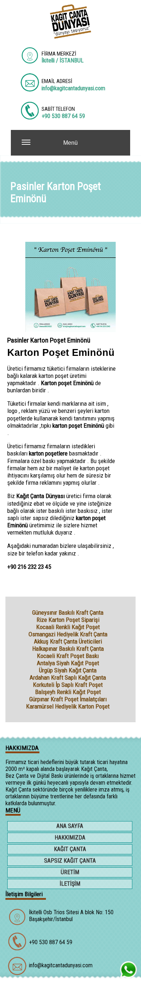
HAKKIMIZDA (70, 837)
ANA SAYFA (69, 826)
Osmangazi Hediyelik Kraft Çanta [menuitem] (68, 634)
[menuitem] (70, 827)
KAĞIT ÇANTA (70, 849)
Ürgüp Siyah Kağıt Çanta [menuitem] (68, 670)
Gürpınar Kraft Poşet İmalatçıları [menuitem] (68, 699)
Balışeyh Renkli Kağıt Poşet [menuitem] (68, 692)
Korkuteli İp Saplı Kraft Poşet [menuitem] (68, 684)
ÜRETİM (70, 872)
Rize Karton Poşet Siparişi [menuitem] (68, 620)
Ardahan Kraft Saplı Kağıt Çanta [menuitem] (68, 677)
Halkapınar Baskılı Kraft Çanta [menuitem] (68, 648)
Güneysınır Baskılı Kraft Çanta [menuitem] (67, 612)
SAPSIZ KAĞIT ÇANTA (70, 860)
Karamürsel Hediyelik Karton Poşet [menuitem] (68, 706)
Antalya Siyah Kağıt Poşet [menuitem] (68, 663)
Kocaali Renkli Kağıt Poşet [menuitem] (68, 627)
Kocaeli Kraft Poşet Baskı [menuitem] (68, 656)
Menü (70, 143)
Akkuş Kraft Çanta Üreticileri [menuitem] (68, 641)
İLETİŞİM (70, 883)
